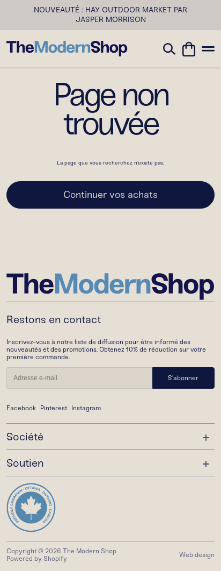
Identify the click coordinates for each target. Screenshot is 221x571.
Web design (197, 555)
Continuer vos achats (110, 195)
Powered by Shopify (36, 558)
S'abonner (183, 378)
